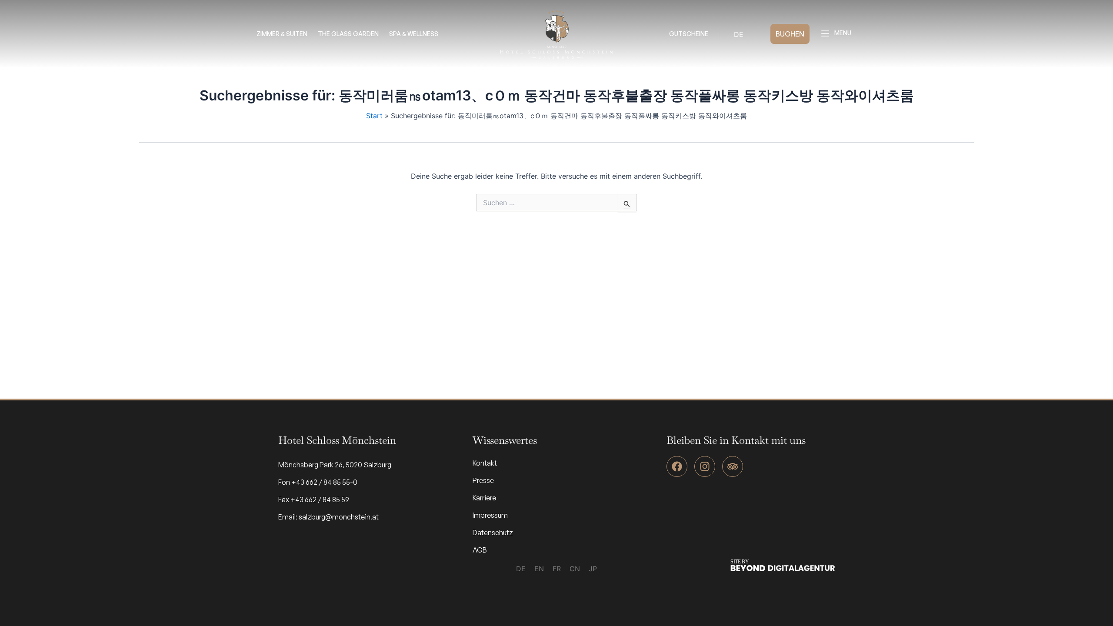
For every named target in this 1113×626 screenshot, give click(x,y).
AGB (480, 550)
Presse (483, 480)
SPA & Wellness (413, 33)
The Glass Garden (348, 33)
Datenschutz (493, 532)
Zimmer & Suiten (282, 33)
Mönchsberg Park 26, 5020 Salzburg (334, 464)
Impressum (490, 515)
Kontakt (485, 463)
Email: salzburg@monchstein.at (328, 517)
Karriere (484, 497)
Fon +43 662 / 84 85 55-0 (317, 482)
